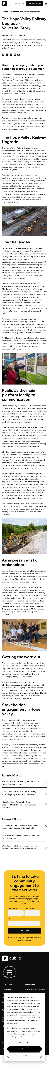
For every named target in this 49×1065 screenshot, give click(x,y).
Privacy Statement (24, 940)
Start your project (34, 3)
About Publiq (7, 989)
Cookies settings (24, 1043)
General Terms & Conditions (35, 989)
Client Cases (7, 11)
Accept (24, 1049)
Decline (24, 1055)
